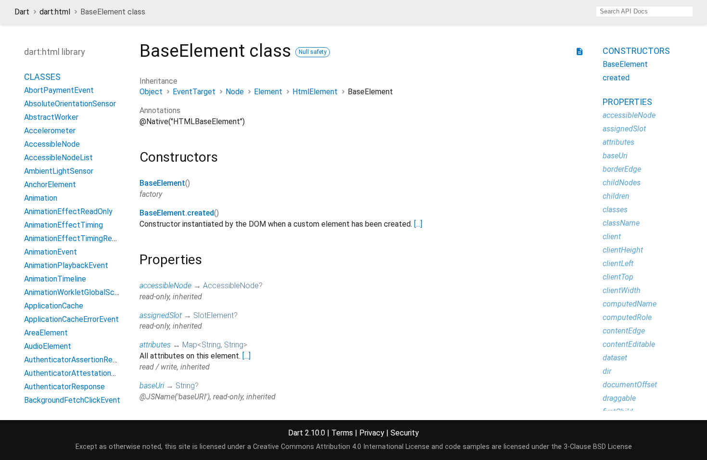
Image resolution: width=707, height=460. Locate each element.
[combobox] (644, 11)
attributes (155, 344)
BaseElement (162, 183)
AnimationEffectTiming (63, 225)
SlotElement (213, 315)
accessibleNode (165, 285)
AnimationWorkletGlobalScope (75, 292)
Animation (40, 198)
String (211, 344)
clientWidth (622, 290)
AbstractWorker (51, 117)
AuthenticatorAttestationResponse (84, 373)
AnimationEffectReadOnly (68, 211)
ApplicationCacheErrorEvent (71, 319)
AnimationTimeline (55, 278)
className (621, 223)
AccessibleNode (52, 144)
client (612, 236)
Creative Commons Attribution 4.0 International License (341, 447)
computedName (629, 303)
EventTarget (194, 91)
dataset (615, 357)
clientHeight (623, 250)
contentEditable (629, 344)
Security (405, 432)
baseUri (151, 385)
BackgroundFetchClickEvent (72, 400)
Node (235, 91)
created (616, 77)
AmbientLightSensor (58, 171)
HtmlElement (315, 91)
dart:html (54, 11)
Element (268, 91)
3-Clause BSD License (598, 447)
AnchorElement (50, 184)
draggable (619, 398)
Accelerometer (50, 130)
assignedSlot (160, 315)
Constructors (636, 51)
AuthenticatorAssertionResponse (80, 359)
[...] (418, 224)
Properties (627, 102)
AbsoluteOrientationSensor (70, 103)
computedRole (627, 317)
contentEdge (624, 330)
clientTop (618, 276)
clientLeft (618, 263)
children (616, 196)
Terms (342, 432)
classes (615, 209)
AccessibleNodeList (58, 157)
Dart (21, 11)
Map (189, 344)
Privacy (371, 432)
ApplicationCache (53, 305)
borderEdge (622, 169)
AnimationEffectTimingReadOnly (79, 238)
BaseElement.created (176, 212)
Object (151, 91)
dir (607, 371)
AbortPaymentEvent (59, 90)
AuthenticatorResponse (64, 386)
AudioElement (47, 346)
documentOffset (630, 384)
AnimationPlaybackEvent (66, 265)
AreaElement (46, 332)
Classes (42, 77)
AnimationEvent (50, 251)
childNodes (622, 182)
